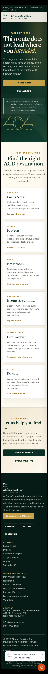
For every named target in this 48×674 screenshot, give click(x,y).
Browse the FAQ (24, 460)
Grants (6, 561)
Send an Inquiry (24, 452)
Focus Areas (9, 546)
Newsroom (8, 580)
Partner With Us (11, 592)
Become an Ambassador (15, 596)
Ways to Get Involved (14, 588)
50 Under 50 (9, 565)
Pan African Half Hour (14, 577)
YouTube (26, 526)
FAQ (37, 645)
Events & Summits (12, 584)
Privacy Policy (10, 645)
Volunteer (8, 600)
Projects (7, 549)
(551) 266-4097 (11, 626)
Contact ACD (24, 91)
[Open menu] (42, 17)
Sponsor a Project (12, 553)
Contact (7, 650)
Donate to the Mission (18, 516)
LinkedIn (10, 526)
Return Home (24, 82)
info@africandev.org (13, 622)
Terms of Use (26, 645)
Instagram (11, 534)
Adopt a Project (11, 557)
